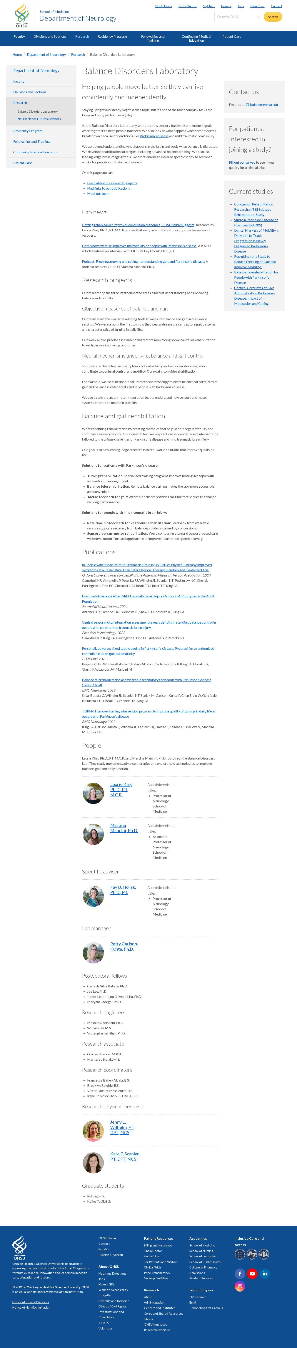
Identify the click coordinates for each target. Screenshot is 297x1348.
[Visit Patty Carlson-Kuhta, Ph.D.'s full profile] (93, 952)
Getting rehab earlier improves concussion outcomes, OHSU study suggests (138, 225)
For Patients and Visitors (161, 1262)
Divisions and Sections (50, 36)
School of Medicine (54, 11)
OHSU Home (163, 6)
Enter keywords (228, 24)
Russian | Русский (110, 1254)
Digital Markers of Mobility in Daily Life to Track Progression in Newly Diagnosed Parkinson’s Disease (256, 240)
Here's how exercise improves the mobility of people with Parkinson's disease (139, 246)
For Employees (201, 1290)
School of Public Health (205, 1262)
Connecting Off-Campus (206, 1308)
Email (192, 1302)
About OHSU (109, 1266)
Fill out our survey (242, 162)
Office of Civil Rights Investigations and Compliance (112, 1311)
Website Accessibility (113, 1290)
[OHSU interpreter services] (264, 1259)
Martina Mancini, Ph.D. (124, 827)
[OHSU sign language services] (253, 1259)
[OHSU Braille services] (241, 1259)
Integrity (104, 1295)
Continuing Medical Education (196, 38)
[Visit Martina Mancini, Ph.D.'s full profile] (93, 834)
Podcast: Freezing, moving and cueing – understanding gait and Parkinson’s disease (143, 261)
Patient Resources (159, 1238)
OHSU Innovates (155, 1324)
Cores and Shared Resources (163, 1313)
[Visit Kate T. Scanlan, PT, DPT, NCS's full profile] (93, 1162)
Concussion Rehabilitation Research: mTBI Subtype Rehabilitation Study (253, 209)
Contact (276, 6)
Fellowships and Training (153, 38)
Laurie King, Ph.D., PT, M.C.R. (121, 789)
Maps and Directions (112, 1273)
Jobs (241, 6)
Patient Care (231, 36)
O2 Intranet (197, 1297)
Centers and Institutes (159, 1308)
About (148, 1297)
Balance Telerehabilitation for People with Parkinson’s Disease (256, 277)
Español (103, 1249)
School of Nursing (201, 1251)
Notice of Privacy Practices (30, 1302)
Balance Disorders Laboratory (38, 111)
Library (148, 1319)
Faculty (19, 36)
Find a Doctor (188, 6)
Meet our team (98, 193)
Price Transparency (157, 1273)
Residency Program (112, 36)
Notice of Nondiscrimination (31, 1307)
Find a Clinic (152, 1256)
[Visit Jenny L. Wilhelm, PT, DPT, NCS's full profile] (93, 1131)
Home (17, 54)
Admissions (197, 1273)
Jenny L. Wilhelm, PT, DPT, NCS (122, 1127)
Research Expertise (157, 1330)
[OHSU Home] (24, 15)
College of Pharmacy (203, 1267)
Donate (226, 6)
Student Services (201, 1278)
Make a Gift (106, 1284)
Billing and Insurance (158, 1245)
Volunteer (105, 1328)
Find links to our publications (108, 188)
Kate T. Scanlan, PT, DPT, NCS (125, 1156)
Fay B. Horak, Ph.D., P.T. (123, 889)
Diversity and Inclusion (113, 1301)
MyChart (209, 6)
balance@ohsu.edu (264, 104)
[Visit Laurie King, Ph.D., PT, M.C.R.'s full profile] (93, 793)
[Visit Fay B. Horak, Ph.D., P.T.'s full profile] (93, 896)
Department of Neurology (78, 18)
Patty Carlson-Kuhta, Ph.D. (124, 946)
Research (82, 36)
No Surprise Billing (156, 1278)
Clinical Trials (153, 1267)
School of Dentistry (202, 1256)
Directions (257, 6)
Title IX (103, 1322)
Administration (154, 1302)
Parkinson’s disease (154, 136)
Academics (198, 1238)
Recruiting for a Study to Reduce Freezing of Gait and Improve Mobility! (255, 261)
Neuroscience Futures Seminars (39, 118)
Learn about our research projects (112, 183)
